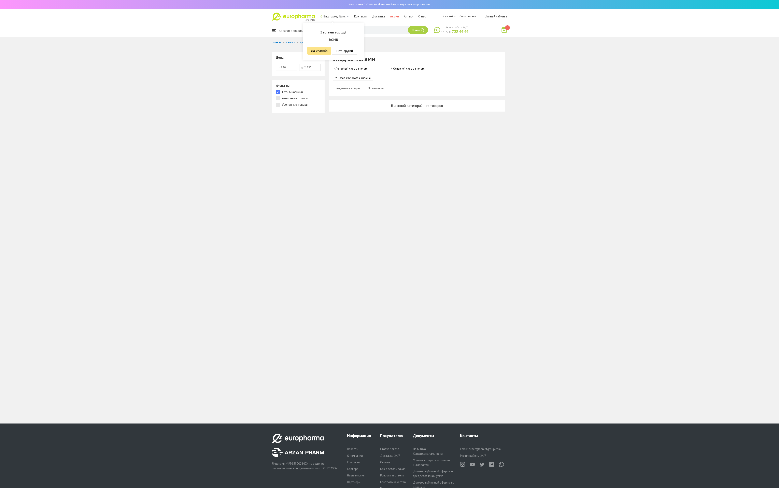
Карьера (352, 469)
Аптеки (408, 16)
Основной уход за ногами (409, 68)
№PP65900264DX (296, 463)
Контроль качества (393, 482)
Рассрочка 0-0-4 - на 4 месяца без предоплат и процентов (389, 4)
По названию (376, 88)
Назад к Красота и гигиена (354, 78)
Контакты (360, 16)
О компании (355, 456)
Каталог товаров (290, 31)
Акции (394, 16)
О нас (422, 16)
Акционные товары (348, 88)
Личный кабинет (496, 16)
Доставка (378, 16)
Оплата (385, 462)
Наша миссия (356, 475)
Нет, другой (344, 51)
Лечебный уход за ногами (352, 68)
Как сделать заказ (392, 469)
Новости (352, 449)
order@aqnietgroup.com (485, 449)
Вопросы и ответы (392, 475)
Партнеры (353, 482)
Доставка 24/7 (390, 456)
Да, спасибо (319, 51)
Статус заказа (467, 16)
